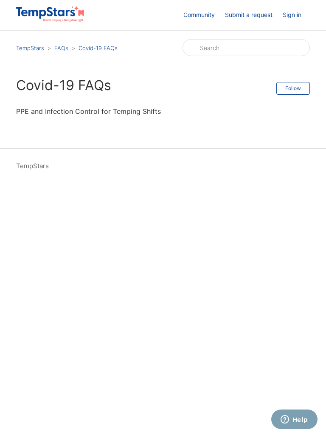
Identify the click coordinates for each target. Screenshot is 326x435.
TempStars (30, 48)
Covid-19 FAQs (98, 48)
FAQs (61, 48)
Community (199, 14)
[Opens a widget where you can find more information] (294, 420)
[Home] (50, 19)
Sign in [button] (292, 14)
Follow (293, 88)
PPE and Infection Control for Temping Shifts (88, 111)
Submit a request (249, 14)
